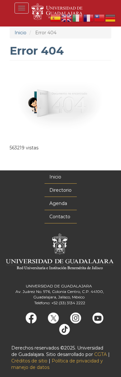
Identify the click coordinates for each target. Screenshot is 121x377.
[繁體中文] (99, 18)
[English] (66, 18)
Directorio (60, 190)
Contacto (59, 217)
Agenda (58, 203)
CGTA (100, 354)
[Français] (88, 18)
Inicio (20, 33)
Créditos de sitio (29, 361)
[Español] (55, 18)
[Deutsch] (110, 18)
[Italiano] (77, 18)
